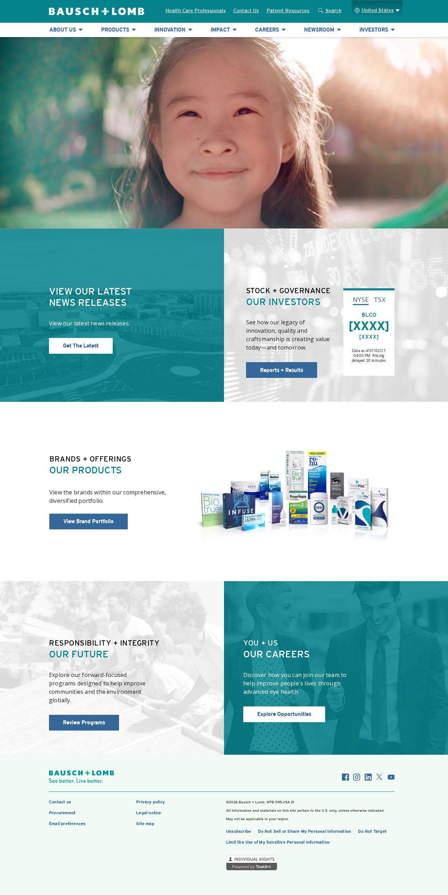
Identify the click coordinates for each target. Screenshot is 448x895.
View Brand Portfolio (88, 521)
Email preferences (67, 823)
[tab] (361, 299)
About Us (63, 30)
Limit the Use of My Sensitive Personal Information (278, 842)
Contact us (60, 801)
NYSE (361, 299)
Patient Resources (288, 10)
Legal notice (148, 812)
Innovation (170, 30)
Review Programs (84, 722)
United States (378, 10)
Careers (267, 30)
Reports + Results (281, 370)
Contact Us (246, 10)
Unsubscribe (238, 831)
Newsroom (320, 30)
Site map (145, 823)
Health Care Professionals (196, 10)
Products (116, 30)
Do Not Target (372, 831)
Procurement (62, 812)
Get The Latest (81, 345)
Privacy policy (150, 801)
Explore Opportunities (284, 714)
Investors (374, 30)
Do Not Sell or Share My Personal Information (304, 831)
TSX (379, 299)
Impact (221, 30)
